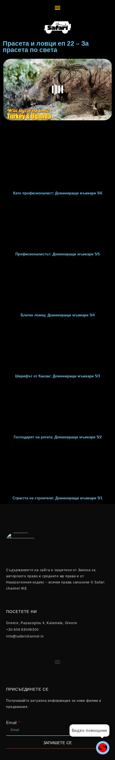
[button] (57, 7)
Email (12, 722)
